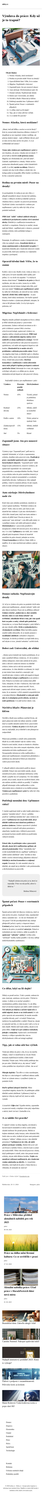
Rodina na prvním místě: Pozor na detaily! (24, 78)
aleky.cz (5, 4)
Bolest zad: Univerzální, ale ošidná (21, 96)
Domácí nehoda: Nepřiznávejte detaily (23, 93)
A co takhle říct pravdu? (17, 116)
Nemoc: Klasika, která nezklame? (21, 76)
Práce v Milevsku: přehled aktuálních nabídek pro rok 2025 (18, 1219)
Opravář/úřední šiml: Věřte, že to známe (23, 81)
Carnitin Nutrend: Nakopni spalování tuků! (20, 1341)
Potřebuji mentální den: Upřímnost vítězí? (24, 101)
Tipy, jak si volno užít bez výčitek (21, 113)
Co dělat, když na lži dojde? (19, 110)
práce (38, 1184)
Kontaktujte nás (24, 1176)
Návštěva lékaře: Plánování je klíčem (22, 98)
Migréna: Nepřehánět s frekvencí (21, 84)
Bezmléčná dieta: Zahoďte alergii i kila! (19, 1323)
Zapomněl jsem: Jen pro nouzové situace (23, 87)
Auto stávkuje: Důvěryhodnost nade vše (23, 90)
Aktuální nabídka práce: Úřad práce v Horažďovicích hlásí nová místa (20, 1291)
